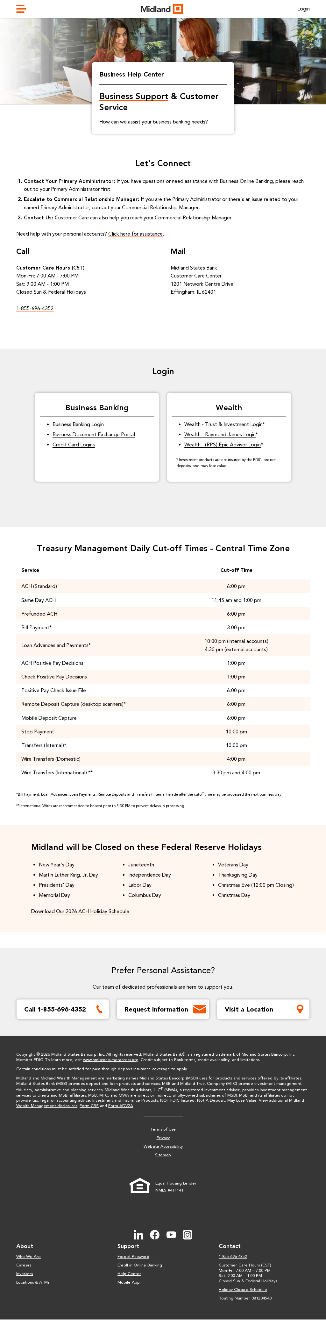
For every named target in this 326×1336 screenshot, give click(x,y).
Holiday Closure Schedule (243, 1289)
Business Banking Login (78, 424)
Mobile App (128, 1282)
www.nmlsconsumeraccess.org (110, 1059)
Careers (23, 1265)
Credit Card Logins (74, 445)
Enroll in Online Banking (139, 1265)
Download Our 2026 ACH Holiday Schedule (80, 911)
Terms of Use (163, 1129)
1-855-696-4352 (34, 308)
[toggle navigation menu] (24, 9)
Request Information (156, 1009)
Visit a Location (249, 1009)
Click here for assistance (135, 234)
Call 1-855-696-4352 (55, 1009)
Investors (24, 1273)
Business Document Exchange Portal (94, 434)
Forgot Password (133, 1256)
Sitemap (163, 1154)
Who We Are (28, 1256)
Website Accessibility (163, 1146)
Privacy (163, 1137)
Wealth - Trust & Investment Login (223, 424)
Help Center (129, 1273)
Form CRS (89, 1105)
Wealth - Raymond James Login (220, 434)
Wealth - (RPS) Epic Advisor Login (222, 445)
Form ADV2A (120, 1105)
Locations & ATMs (32, 1282)
